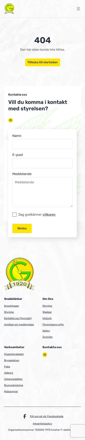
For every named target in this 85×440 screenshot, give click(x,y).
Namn (16, 136)
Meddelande (22, 174)
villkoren (48, 214)
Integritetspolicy (42, 423)
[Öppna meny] (78, 8)
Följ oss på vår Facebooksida (46, 416)
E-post (17, 155)
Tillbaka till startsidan (42, 62)
